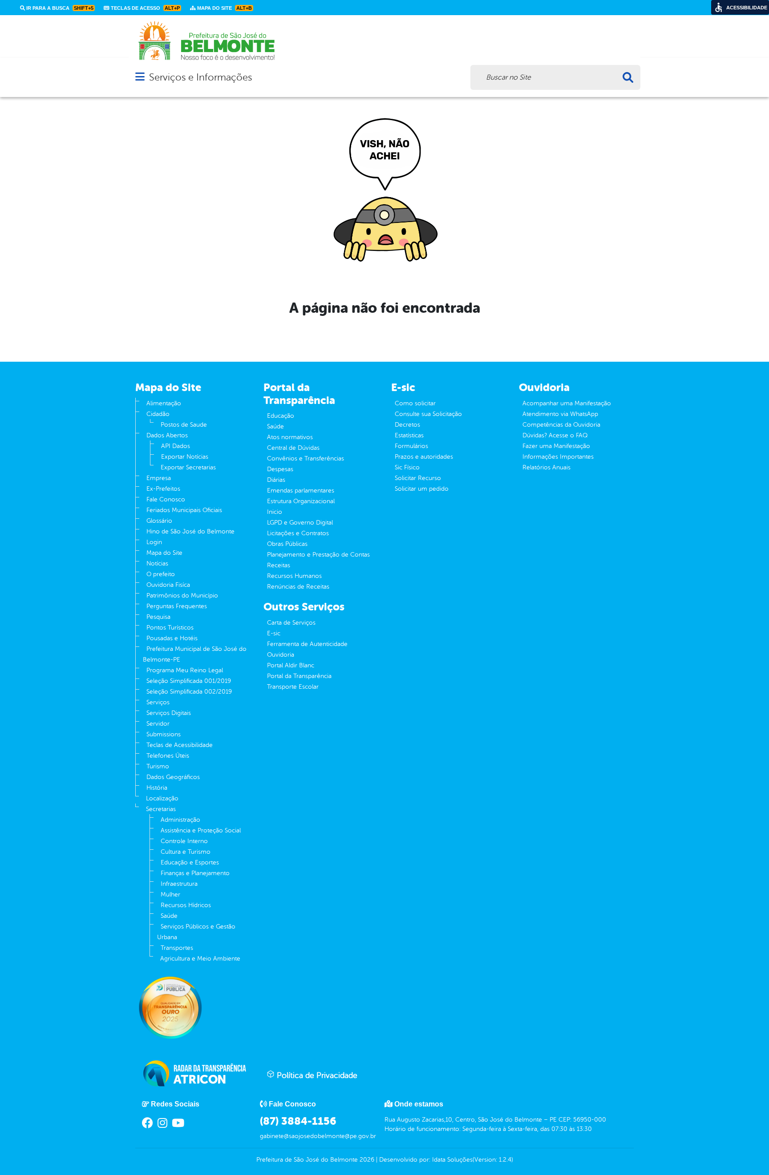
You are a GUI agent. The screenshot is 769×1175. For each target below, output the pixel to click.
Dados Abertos (167, 435)
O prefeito (160, 574)
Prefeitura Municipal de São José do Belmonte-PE (195, 654)
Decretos (407, 424)
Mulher (170, 894)
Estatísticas (409, 435)
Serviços (158, 702)
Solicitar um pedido (422, 488)
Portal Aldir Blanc (290, 665)
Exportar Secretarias (188, 467)
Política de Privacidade (316, 1075)
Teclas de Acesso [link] (144, 8)
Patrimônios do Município (182, 595)
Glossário (159, 520)
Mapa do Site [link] (224, 8)
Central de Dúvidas (293, 447)
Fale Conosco (165, 499)
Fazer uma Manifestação (556, 446)
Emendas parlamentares (300, 490)
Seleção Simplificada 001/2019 (188, 681)
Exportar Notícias (184, 456)
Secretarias (161, 809)
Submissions (163, 734)
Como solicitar (415, 403)
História (156, 787)
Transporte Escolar (293, 686)
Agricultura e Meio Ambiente (200, 958)
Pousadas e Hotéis (172, 638)
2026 (366, 1159)
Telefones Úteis (167, 755)
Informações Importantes (558, 456)
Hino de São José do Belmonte (190, 531)
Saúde (169, 916)
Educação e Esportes (190, 862)
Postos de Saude (184, 424)
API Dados (175, 446)
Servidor (158, 723)
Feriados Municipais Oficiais (184, 510)
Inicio (274, 512)
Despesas (280, 469)
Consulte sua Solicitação (428, 414)
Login (154, 542)
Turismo (157, 766)
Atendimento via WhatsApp (560, 414)
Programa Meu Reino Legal (184, 670)
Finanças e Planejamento (195, 873)
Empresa (158, 478)
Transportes (177, 948)
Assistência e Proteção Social (201, 830)
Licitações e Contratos (298, 533)
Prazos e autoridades (424, 456)
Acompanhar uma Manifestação (566, 403)
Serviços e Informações (200, 77)
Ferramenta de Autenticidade (307, 644)
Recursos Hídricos (186, 905)
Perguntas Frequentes (176, 606)
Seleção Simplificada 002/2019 (189, 691)
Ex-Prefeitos (163, 488)
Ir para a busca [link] (59, 8)
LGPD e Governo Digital (300, 522)
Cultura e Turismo (185, 851)
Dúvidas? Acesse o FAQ (554, 435)
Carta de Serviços (291, 622)
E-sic (273, 633)
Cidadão (158, 414)
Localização (162, 798)
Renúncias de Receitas (298, 586)
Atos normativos (290, 437)
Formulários (411, 446)
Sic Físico (407, 467)
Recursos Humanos (294, 576)
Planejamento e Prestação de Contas (318, 554)
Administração (180, 819)
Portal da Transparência (299, 676)
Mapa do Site (164, 552)
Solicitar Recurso (418, 478)
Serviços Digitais (168, 713)
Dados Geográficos (173, 777)
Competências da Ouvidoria (561, 424)
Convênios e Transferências (305, 458)
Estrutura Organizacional (301, 501)
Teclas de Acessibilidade (179, 745)
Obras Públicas (287, 544)
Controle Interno (184, 841)
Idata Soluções (452, 1159)
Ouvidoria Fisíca (168, 584)
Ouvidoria (280, 654)
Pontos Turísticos (170, 627)
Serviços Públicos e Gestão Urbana (196, 932)
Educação (280, 415)
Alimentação (163, 403)
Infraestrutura (179, 883)
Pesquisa (158, 617)
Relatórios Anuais (546, 467)
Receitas (278, 565)
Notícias (157, 563)
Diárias (276, 479)
